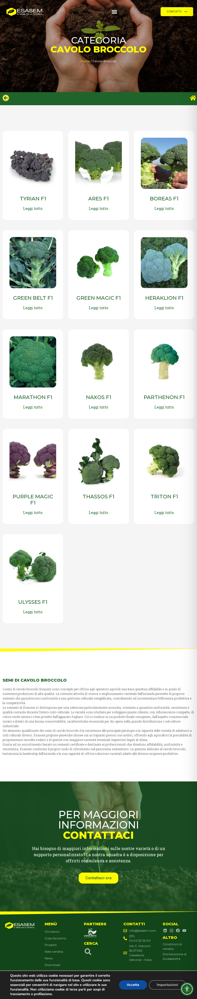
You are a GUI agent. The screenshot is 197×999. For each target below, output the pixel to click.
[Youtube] (184, 930)
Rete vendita (54, 951)
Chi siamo (52, 931)
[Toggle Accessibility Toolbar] (187, 989)
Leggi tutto (33, 208)
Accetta (133, 984)
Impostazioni (167, 984)
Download (52, 965)
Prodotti (51, 945)
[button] (114, 11)
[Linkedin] (165, 930)
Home (85, 61)
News (49, 958)
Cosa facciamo (55, 938)
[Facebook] (177, 930)
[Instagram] (171, 930)
